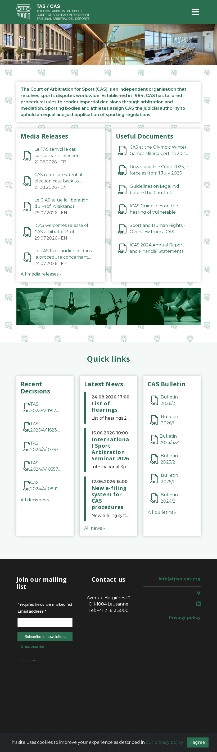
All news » (94, 528)
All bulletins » (162, 512)
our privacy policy (164, 742)
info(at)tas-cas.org (180, 578)
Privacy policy (185, 617)
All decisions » (35, 499)
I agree (197, 742)
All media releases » (41, 274)
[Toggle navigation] (195, 12)
